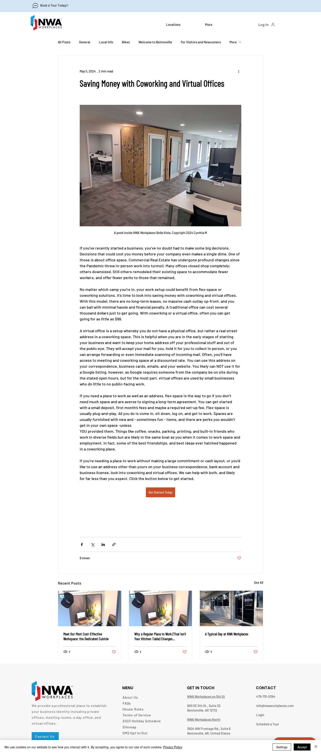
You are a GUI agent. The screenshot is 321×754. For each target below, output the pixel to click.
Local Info (106, 42)
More (233, 42)
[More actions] (238, 71)
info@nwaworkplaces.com (275, 706)
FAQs (127, 703)
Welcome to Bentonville (155, 42)
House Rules (133, 709)
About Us (130, 697)
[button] (182, 24)
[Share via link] (114, 544)
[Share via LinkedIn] (103, 544)
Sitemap (129, 727)
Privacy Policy (172, 747)
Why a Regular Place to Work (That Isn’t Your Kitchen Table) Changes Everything (160, 636)
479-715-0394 (265, 696)
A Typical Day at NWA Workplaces (226, 633)
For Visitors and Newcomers (201, 42)
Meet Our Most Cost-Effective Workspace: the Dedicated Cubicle (86, 636)
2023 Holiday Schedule (142, 721)
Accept (302, 747)
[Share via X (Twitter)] (92, 544)
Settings (281, 747)
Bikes (126, 42)
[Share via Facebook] (82, 544)
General (84, 42)
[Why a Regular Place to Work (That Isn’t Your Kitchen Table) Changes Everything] (160, 608)
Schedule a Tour (267, 724)
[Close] (315, 746)
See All (258, 582)
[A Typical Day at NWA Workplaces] (231, 608)
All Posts (64, 42)
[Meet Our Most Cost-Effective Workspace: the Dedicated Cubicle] (89, 608)
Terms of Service (137, 715)
